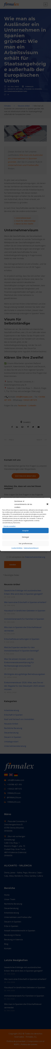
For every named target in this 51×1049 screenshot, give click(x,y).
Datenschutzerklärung (31, 548)
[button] (47, 504)
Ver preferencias (25, 543)
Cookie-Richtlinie (17, 548)
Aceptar (25, 530)
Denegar (25, 537)
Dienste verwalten (10, 526)
